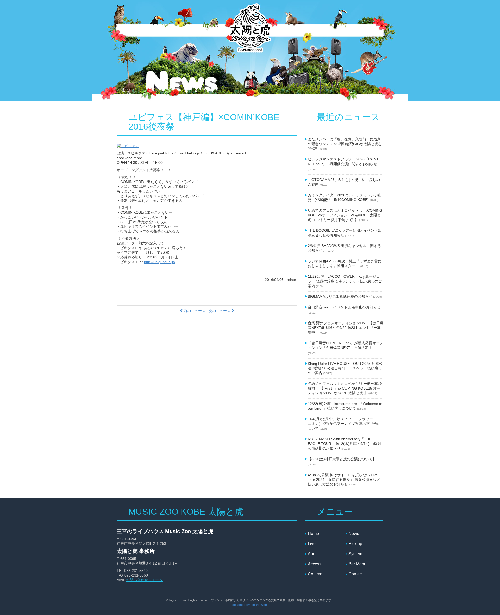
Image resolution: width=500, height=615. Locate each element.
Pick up (198, 30)
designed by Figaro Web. (250, 605)
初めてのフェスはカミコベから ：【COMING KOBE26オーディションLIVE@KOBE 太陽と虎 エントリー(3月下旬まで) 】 (345, 215)
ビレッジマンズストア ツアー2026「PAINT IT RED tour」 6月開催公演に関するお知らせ (345, 164)
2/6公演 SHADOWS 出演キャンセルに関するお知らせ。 (344, 248)
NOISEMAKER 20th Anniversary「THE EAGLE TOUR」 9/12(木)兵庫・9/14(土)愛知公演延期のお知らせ (344, 443)
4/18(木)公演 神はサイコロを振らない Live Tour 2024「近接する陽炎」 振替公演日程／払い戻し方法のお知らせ (344, 479)
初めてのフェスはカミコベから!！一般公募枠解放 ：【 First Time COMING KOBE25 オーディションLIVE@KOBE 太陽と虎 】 (345, 388)
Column (370, 30)
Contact (347, 30)
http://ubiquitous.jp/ (159, 262)
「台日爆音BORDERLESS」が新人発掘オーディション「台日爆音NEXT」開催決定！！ (345, 348)
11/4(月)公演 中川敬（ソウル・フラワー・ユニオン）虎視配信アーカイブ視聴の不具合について (344, 423)
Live (172, 30)
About (279, 30)
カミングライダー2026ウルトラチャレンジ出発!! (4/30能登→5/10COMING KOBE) (345, 197)
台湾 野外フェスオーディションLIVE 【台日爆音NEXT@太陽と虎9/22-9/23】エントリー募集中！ (345, 327)
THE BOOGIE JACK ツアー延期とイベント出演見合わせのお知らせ (345, 232)
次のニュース (220, 311)
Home (313, 533)
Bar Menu (322, 30)
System (219, 30)
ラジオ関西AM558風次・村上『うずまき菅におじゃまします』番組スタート (345, 263)
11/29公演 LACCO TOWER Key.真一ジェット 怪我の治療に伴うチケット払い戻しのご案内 (345, 281)
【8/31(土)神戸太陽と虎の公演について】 (342, 461)
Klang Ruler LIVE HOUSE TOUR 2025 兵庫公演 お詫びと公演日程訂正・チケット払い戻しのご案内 (345, 368)
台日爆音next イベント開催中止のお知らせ (344, 309)
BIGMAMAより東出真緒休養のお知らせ (345, 296)
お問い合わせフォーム (144, 580)
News (150, 30)
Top (130, 30)
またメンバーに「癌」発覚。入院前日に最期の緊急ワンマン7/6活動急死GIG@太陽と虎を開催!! (345, 144)
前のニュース (194, 311)
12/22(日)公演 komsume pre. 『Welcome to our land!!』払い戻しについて (345, 406)
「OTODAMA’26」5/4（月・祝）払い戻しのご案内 (344, 182)
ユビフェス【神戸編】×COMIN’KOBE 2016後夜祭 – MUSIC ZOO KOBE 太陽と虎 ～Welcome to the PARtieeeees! (249, 30)
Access (299, 30)
